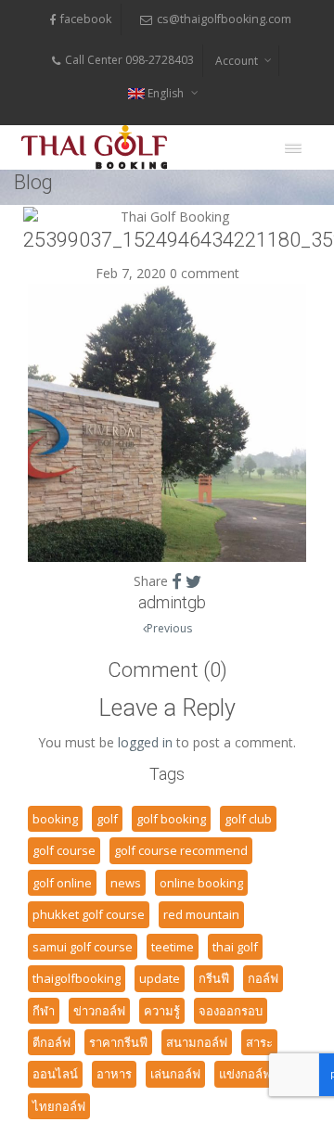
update (159, 978)
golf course (64, 850)
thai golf (235, 946)
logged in (145, 742)
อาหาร (114, 1073)
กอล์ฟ (263, 978)
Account (236, 61)
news (125, 882)
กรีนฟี (214, 978)
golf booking (171, 818)
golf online (62, 882)
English (166, 93)
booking (55, 818)
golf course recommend (181, 850)
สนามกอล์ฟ (196, 1042)
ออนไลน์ (55, 1073)
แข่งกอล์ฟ (245, 1073)
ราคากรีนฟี (118, 1042)
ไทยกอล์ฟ (58, 1106)
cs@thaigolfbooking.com (224, 19)
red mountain (201, 914)
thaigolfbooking (76, 978)
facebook (85, 19)
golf (107, 818)
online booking (201, 882)
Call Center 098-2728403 (129, 60)
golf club (248, 818)
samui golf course (82, 946)
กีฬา (43, 1010)
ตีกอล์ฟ (51, 1042)
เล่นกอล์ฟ (175, 1073)
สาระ (259, 1042)
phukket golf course (88, 914)
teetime (172, 946)
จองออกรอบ (231, 1010)
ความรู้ (162, 1010)
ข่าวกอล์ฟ (99, 1010)
